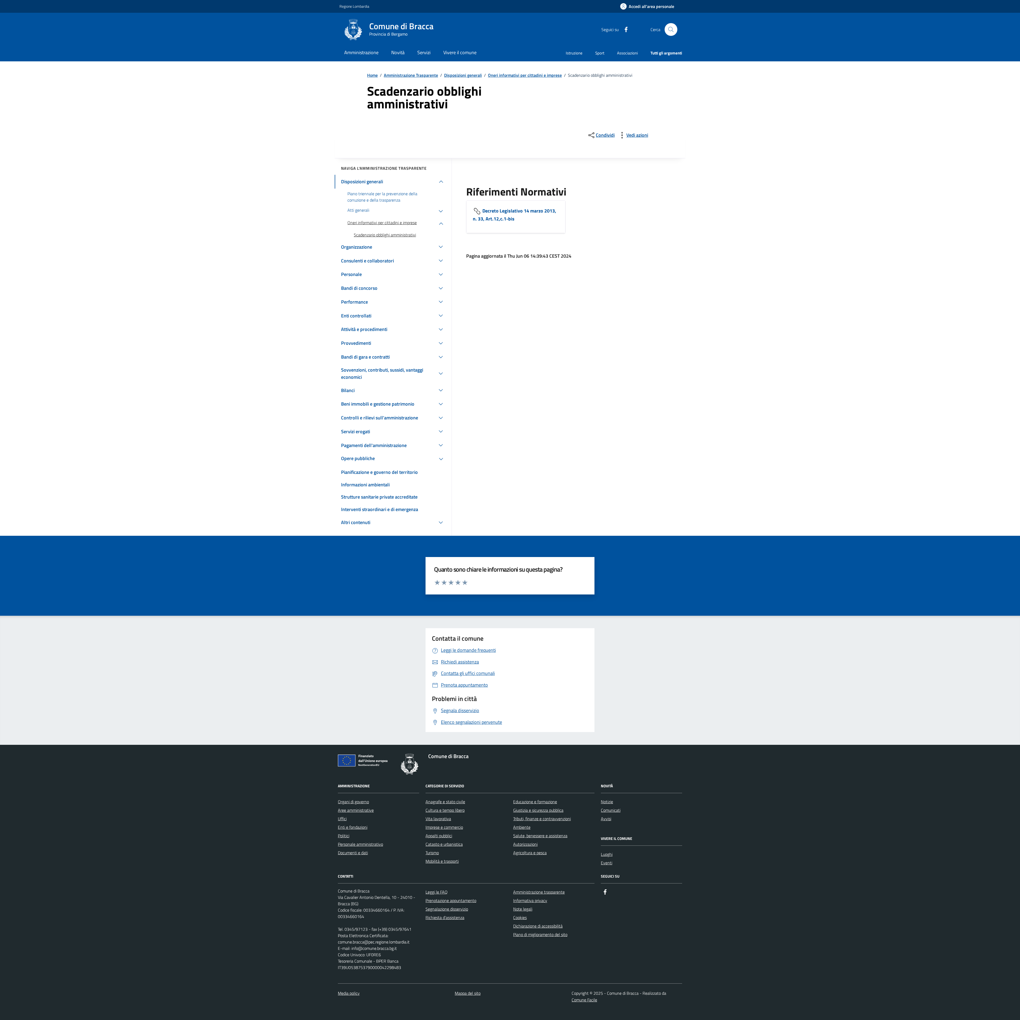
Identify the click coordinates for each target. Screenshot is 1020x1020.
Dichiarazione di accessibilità (538, 926)
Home (372, 75)
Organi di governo (353, 801)
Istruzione (574, 53)
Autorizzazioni (525, 844)
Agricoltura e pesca (530, 852)
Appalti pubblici (439, 835)
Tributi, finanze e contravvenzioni (542, 818)
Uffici (342, 818)
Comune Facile (584, 1000)
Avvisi (606, 818)
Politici (343, 835)
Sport (599, 53)
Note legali (522, 909)
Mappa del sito (468, 993)
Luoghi (607, 854)
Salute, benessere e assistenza (540, 835)
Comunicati (610, 810)
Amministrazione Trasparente (411, 75)
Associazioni (627, 53)
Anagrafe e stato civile (445, 801)
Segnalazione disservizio (447, 909)
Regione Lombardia (354, 6)
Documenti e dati (353, 852)
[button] (647, 6)
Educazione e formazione (535, 801)
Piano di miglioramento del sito (540, 934)
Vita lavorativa (438, 818)
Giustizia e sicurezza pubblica (538, 810)
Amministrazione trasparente (539, 892)
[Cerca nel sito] (671, 29)
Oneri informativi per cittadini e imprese (525, 75)
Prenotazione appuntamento (451, 900)
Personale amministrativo (360, 844)
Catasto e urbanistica (444, 844)
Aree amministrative (356, 810)
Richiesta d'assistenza (445, 917)
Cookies (520, 917)
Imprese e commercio (444, 827)
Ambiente (521, 827)
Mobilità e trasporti (442, 861)
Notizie (607, 801)
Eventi (606, 863)
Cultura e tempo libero (445, 810)
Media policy (349, 993)
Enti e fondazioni (352, 827)
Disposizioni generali (463, 75)
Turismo (432, 852)
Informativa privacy (530, 900)
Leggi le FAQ (437, 892)
